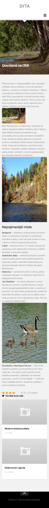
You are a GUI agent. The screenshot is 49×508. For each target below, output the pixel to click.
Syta (24, 6)
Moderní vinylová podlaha (17, 428)
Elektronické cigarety (15, 468)
